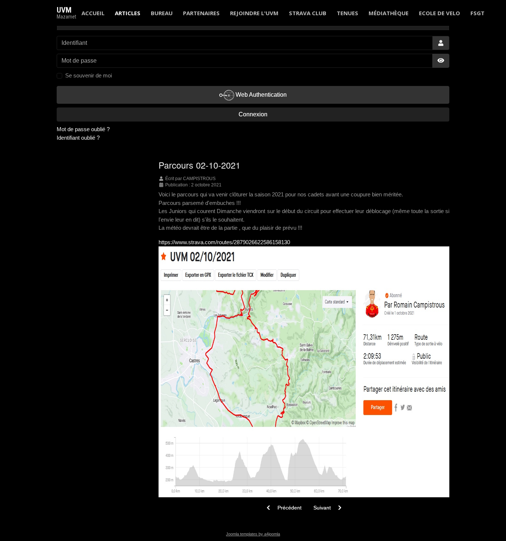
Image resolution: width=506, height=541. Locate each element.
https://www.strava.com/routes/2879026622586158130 (224, 242)
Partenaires (201, 13)
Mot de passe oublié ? (83, 129)
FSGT (477, 13)
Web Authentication (260, 95)
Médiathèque (389, 13)
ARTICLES (127, 13)
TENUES (347, 13)
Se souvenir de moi (88, 75)
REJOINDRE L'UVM (254, 13)
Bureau (162, 13)
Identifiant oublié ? (78, 138)
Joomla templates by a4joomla (253, 534)
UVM (64, 10)
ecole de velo (439, 13)
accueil (92, 13)
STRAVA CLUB (307, 13)
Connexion (253, 114)
